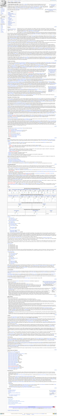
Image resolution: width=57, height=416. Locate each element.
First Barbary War (12, 322)
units (29, 173)
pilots (46, 171)
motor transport (47, 173)
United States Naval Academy (12, 339)
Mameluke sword (30, 321)
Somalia (20, 335)
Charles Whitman (32, 381)
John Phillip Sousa (13, 317)
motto (20, 317)
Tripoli (48, 66)
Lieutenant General (14, 189)
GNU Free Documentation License (36, 413)
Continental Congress (48, 62)
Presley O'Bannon (22, 66)
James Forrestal (16, 82)
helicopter (42, 171)
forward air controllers (11, 170)
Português (2, 31)
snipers (52, 169)
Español (2, 26)
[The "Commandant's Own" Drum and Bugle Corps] (53, 391)
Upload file (2, 20)
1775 (23, 32)
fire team (9, 142)
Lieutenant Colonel (34, 189)
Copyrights (43, 413)
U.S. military (24, 4)
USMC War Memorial (53, 83)
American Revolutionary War (32, 62)
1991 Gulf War (50, 100)
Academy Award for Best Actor (26, 384)
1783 (14, 64)
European (39, 66)
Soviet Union (10, 382)
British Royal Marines (29, 320)
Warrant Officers (10, 243)
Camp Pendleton (14, 134)
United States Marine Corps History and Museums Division (16, 401)
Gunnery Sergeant (12, 225)
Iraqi (13, 333)
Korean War (21, 84)
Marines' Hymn (41, 65)
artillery (30, 169)
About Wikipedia (28, 414)
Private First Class (35, 210)
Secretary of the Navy (10, 82)
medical (51, 173)
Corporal (11, 221)
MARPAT (14, 309)
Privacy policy (23, 414)
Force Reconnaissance (13, 38)
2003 (24, 183)
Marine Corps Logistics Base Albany (13, 365)
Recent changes (3, 10)
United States (13, 65)
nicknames (16, 324)
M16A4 (19, 142)
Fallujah (25, 95)
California (18, 134)
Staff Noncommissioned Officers (12, 223)
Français (2, 27)
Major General (20, 189)
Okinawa (40, 122)
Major (39, 189)
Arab (36, 66)
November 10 (53, 62)
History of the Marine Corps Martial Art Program (14, 403)
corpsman (39, 81)
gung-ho (40, 98)
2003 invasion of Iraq (24, 94)
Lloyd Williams (31, 75)
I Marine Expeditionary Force (14, 184)
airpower (18, 171)
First (10, 129)
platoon (9, 144)
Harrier (20, 179)
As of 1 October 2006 (11, 311)
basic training (26, 119)
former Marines (14, 381)
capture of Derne (52, 321)
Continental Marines (22, 62)
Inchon (30, 84)
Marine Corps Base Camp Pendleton (13, 362)
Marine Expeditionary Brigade (12, 182)
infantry (27, 43)
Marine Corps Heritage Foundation (12, 402)
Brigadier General (25, 189)
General (10, 189)
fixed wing (38, 171)
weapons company (11, 150)
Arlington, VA (9, 84)
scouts (42, 169)
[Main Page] (3, 3)
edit (55, 26)
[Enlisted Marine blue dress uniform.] (54, 288)
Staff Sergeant (12, 224)
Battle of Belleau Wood (40, 73)
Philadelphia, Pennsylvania (22, 63)
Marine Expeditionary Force (11, 183)
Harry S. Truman (16, 53)
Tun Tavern (15, 63)
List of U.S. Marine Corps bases (15, 351)
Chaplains (16, 377)
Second (10, 130)
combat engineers (42, 173)
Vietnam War (9, 119)
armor (24, 169)
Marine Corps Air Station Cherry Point (17, 130)
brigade (9, 154)
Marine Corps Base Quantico (12, 364)
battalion (9, 152)
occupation (33, 94)
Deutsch (2, 25)
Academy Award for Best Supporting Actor (22, 386)
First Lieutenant (47, 189)
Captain (43, 189)
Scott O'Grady (11, 93)
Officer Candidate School (39, 338)
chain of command (10, 99)
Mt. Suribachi (49, 81)
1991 (9, 333)
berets (14, 282)
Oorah (12, 331)
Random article (2, 11)
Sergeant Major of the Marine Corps (15, 237)
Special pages (2, 21)
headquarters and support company (13, 151)
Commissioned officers (10, 251)
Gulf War (12, 333)
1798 (23, 64)
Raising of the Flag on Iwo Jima (20, 81)
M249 (33, 142)
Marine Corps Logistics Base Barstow (13, 366)
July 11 (21, 64)
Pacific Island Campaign (35, 31)
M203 (23, 142)
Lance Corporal (16, 210)
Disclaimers (33, 414)
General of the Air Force (43, 265)
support (27, 173)
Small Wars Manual (30, 72)
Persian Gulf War (10, 92)
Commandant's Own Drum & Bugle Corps (13, 400)
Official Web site (10, 398)
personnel (54, 171)
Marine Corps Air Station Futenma (12, 356)
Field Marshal (24, 267)
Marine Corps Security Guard (20, 374)
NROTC (22, 338)
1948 (30, 53)
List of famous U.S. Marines (12, 395)
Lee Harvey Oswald (20, 381)
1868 (53, 319)
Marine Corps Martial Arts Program (47, 307)
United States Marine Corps (14, 410)
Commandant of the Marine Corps (46, 237)
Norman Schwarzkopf (41, 101)
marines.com (10, 399)
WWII (17, 266)
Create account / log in (53, 0)
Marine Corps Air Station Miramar (12, 358)
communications (37, 173)
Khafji (32, 101)
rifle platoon (10, 145)
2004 (27, 309)
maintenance (50, 171)
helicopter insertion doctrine (31, 41)
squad (9, 143)
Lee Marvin (32, 384)
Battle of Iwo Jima (12, 81)
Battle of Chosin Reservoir (12, 86)
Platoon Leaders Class (50, 338)
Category (9, 410)
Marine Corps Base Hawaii (11, 363)
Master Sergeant (12, 227)
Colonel (30, 189)
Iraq (22, 183)
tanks (26, 169)
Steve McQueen (42, 384)
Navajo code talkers (20, 80)
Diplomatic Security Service (41, 374)
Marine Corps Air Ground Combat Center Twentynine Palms (16, 353)
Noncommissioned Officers (11, 220)
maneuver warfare (12, 41)
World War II (25, 31)
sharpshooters (30, 30)
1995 (29, 92)
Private (51, 210)
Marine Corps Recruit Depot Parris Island (13, 367)
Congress (40, 116)
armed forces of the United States (25, 110)
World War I (9, 73)
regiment (9, 153)
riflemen (9, 43)
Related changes (3, 19)
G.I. (49, 325)
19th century (14, 66)
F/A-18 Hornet (15, 179)
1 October (25, 309)
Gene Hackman (26, 385)
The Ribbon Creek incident (13, 117)
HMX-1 (22, 376)
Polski (1, 30)
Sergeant (11, 222)
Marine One (17, 376)
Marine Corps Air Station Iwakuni (12, 357)
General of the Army (35, 265)
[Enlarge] (55, 6)
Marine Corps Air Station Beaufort (12, 354)
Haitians (22, 334)
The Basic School (49, 339)
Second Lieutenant (53, 189)
